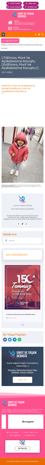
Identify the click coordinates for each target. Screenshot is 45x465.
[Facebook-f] (36, 34)
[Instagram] (42, 34)
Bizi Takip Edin (22, 448)
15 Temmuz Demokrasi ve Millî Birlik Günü (20, 314)
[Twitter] (39, 34)
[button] (3, 34)
